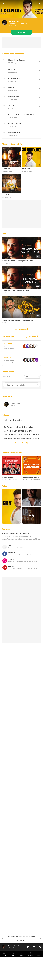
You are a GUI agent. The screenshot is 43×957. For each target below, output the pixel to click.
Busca (21, 955)
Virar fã (34, 336)
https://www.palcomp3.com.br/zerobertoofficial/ (21, 539)
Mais (38, 955)
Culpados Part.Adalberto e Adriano (22, 114)
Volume (40, 947)
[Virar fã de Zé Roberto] (29, 3)
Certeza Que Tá (14, 123)
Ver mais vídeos (20, 329)
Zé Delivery (12, 69)
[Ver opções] (39, 3)
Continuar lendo (20, 443)
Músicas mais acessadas (13, 54)
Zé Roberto (14, 21)
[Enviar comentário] (37, 384)
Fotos (4, 486)
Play (28, 947)
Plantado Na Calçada (16, 60)
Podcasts (30, 955)
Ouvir (22, 32)
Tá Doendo (12, 105)
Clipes (4, 233)
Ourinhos (21, 23)
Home (4, 955)
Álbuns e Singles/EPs (12, 144)
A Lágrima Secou (15, 78)
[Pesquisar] (34, 3)
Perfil (13, 955)
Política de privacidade (29, 936)
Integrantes (7, 396)
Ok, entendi (21, 940)
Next (34, 947)
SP (26, 23)
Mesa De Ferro (14, 96)
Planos (11, 87)
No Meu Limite (14, 133)
